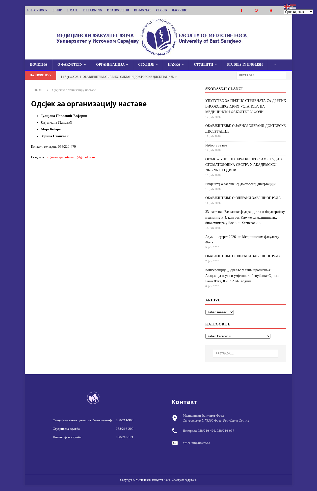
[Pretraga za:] (261, 75)
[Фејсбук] (241, 10)
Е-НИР (57, 10)
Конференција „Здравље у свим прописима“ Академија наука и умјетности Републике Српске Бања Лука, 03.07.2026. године (242, 275)
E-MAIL (72, 10)
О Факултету (69, 64)
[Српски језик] (293, 6)
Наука (174, 64)
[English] (287, 6)
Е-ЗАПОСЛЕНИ (118, 10)
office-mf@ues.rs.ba (196, 443)
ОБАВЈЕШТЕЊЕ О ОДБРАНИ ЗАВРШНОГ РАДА (243, 198)
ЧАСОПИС (179, 10)
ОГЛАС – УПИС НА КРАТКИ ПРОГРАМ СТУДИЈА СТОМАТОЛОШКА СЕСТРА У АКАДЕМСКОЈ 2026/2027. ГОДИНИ (244, 164)
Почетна (38, 64)
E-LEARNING (92, 10)
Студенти (203, 64)
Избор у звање (216, 145)
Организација (110, 64)
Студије (146, 64)
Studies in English (245, 64)
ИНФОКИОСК (37, 10)
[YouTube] (271, 10)
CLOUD (161, 10)
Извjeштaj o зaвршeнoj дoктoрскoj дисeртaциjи (240, 184)
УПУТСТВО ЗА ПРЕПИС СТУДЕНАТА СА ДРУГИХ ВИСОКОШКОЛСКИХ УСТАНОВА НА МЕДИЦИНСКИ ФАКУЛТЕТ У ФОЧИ (245, 106)
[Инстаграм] (256, 10)
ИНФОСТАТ (142, 10)
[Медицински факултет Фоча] (158, 56)
